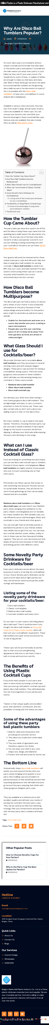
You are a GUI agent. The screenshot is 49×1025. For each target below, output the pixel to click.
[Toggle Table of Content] (40, 173)
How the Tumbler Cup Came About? (20, 176)
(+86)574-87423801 (11, 898)
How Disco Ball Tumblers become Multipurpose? (20, 180)
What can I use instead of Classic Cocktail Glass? (23, 188)
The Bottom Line (13, 212)
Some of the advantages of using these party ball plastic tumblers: (24, 207)
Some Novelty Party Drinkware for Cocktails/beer (20, 194)
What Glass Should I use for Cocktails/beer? (24, 185)
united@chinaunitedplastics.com (15, 908)
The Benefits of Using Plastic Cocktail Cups (24, 204)
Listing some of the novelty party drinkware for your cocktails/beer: (26, 199)
